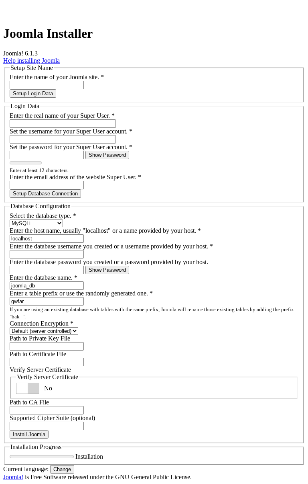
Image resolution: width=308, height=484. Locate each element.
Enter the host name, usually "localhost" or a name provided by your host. (105, 230)
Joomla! (13, 477)
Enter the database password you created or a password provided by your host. (109, 261)
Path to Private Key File (40, 338)
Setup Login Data (33, 93)
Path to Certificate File (38, 354)
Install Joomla (29, 434)
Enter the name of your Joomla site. (57, 77)
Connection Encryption (41, 323)
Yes (48, 388)
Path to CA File (29, 402)
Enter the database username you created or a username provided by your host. (111, 246)
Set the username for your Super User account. (71, 131)
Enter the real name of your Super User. (62, 115)
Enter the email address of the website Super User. (75, 177)
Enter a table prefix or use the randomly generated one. (81, 293)
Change (62, 469)
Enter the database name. (43, 277)
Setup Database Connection (45, 194)
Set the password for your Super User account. (71, 147)
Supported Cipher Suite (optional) (52, 417)
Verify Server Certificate (40, 369)
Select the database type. (43, 215)
